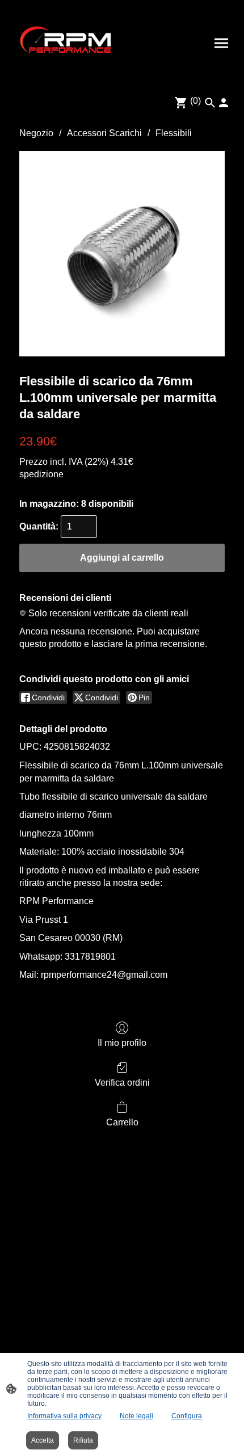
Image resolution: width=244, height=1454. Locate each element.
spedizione (41, 474)
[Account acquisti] (223, 103)
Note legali (136, 1416)
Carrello (122, 1122)
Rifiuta (83, 1440)
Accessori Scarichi (104, 133)
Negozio (36, 133)
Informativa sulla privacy (64, 1416)
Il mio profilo (122, 1043)
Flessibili (173, 133)
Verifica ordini (122, 1082)
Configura (186, 1416)
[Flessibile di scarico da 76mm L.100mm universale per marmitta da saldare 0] (122, 253)
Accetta (42, 1440)
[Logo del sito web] (65, 43)
